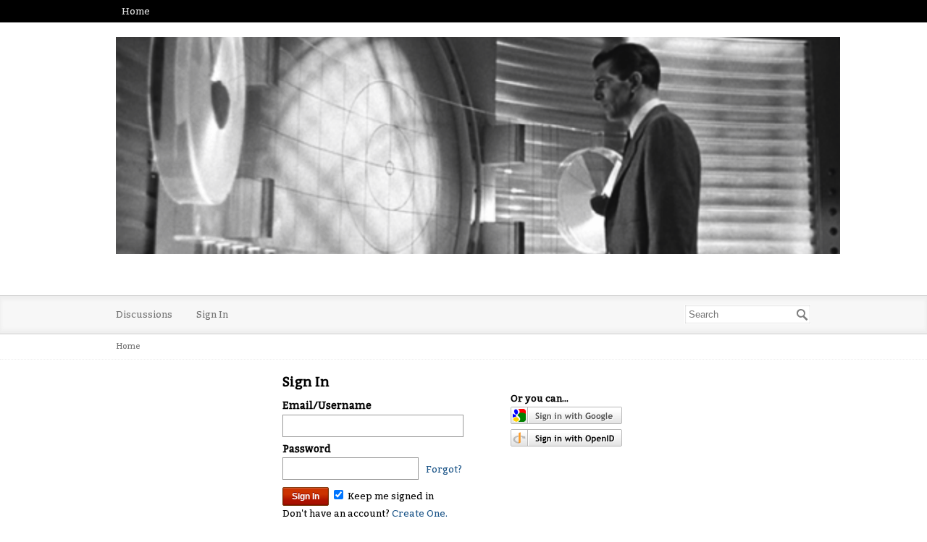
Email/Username (327, 405)
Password (306, 449)
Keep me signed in (389, 496)
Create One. (420, 513)
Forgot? (444, 469)
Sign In (212, 314)
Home (136, 11)
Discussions (144, 314)
